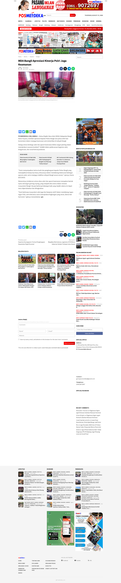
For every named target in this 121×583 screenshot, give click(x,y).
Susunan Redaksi (50, 560)
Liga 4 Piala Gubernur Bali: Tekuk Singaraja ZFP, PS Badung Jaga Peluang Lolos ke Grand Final (88, 432)
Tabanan (91, 284)
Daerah (92, 255)
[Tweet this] (65, 68)
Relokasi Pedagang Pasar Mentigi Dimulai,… (63, 483)
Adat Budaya (79, 255)
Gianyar (34, 472)
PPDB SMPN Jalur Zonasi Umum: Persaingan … (89, 314)
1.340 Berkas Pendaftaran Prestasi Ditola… (89, 273)
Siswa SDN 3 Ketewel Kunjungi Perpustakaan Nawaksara (66, 284)
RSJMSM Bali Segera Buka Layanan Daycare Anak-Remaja (91, 245)
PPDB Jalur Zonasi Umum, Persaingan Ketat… (87, 280)
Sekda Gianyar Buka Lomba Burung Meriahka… (32, 498)
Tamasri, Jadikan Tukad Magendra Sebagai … (34, 506)
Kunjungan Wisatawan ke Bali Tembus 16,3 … (90, 507)
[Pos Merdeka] (32, 15)
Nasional (91, 263)
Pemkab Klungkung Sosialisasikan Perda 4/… (63, 491)
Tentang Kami (36, 560)
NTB (90, 304)
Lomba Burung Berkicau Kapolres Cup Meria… (34, 475)
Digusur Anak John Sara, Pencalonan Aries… (87, 266)
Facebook (65, 560)
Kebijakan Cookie (23, 566)
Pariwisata (32, 481)
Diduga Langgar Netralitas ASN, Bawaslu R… (88, 306)
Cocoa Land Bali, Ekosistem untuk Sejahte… (86, 286)
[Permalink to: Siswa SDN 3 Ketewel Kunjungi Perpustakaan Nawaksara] (66, 278)
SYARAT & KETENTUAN (51, 568)
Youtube (78, 560)
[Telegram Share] (69, 68)
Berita (88, 255)
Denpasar (86, 263)
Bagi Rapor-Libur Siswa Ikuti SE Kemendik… (85, 300)
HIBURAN (97, 255)
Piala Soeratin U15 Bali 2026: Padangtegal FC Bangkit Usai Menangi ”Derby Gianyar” (46, 266)
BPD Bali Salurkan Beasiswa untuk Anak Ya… (63, 475)
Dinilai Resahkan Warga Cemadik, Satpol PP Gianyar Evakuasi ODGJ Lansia (89, 226)
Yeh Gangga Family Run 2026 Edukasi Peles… (61, 498)
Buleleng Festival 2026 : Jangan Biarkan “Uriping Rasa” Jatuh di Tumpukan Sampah (91, 186)
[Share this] (61, 68)
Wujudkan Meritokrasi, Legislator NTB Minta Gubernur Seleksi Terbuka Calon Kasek (61, 242)
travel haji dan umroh (82, 420)
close (15, 1)
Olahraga (84, 497)
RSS (91, 560)
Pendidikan (79, 272)
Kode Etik (48, 566)
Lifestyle (39, 472)
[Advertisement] (112, 26)
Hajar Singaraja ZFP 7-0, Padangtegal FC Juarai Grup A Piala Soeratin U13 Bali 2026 (92, 170)
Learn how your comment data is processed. (55, 348)
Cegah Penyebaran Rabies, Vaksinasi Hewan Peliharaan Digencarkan (90, 232)
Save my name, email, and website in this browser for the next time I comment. (44, 339)
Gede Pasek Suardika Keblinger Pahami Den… (88, 320)
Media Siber (21, 563)
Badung (84, 255)
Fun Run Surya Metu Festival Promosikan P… (90, 500)
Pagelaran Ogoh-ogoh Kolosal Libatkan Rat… (88, 259)
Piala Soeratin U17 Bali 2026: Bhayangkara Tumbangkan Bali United (28, 159)
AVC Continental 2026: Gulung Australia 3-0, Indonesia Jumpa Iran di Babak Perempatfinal (65, 267)
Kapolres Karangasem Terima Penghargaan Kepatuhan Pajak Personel (31, 242)
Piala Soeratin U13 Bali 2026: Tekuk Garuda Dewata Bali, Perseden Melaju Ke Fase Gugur (92, 178)
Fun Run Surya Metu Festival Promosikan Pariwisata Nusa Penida (91, 239)
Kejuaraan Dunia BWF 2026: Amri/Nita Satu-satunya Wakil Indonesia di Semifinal (92, 200)
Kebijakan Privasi (50, 563)
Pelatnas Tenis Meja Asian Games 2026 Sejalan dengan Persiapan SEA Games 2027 (26, 285)
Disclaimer (35, 563)
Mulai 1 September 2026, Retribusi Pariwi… (92, 491)
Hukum (86, 318)
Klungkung (56, 481)
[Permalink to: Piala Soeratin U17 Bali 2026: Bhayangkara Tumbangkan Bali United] (27, 259)
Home (19, 560)
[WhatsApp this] (73, 68)
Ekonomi (86, 284)
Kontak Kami (35, 566)
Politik (96, 263)
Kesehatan (84, 496)
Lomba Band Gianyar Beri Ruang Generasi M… (34, 491)
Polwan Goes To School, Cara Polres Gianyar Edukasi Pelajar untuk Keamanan (46, 285)
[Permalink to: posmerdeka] (20, 68)
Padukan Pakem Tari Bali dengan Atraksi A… (34, 483)
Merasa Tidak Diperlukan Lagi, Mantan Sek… (87, 294)
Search (73, 15)
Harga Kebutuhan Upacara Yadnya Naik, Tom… (61, 506)
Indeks (20, 573)
